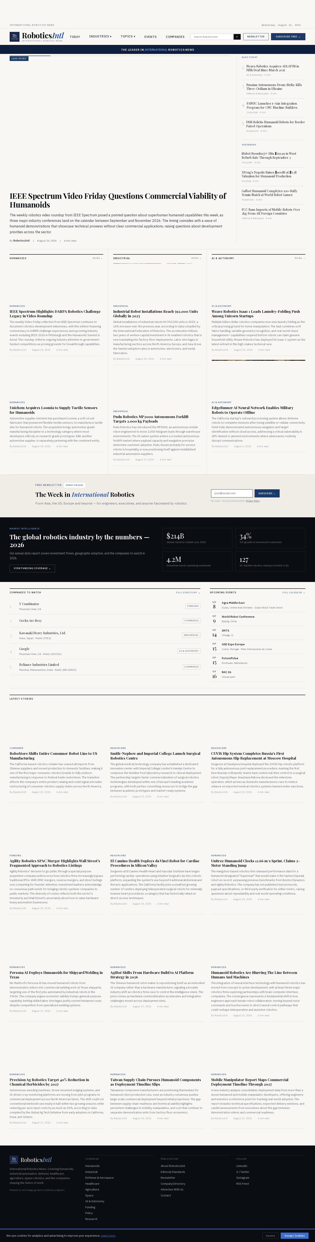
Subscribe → (190, 629)
